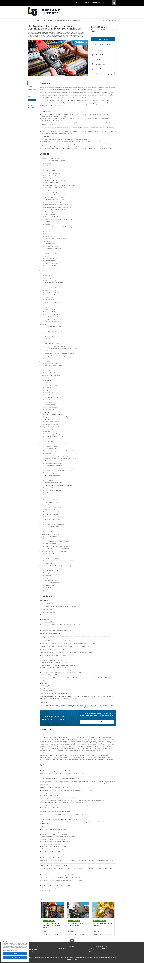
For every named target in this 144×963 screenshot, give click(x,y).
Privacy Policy (74, 959)
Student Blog (105, 948)
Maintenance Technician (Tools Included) (76, 924)
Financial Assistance (93, 949)
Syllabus (30, 86)
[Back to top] (72, 946)
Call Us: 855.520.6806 (109, 20)
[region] (15, 949)
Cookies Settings (15, 957)
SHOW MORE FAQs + (45, 891)
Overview (30, 83)
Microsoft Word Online (48, 619)
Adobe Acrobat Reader (48, 622)
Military (90, 948)
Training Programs (36, 20)
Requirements (32, 89)
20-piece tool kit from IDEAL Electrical (62, 148)
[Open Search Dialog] (114, 2)
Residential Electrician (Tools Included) (102, 924)
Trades (43, 20)
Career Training (62, 948)
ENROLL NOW (103, 39)
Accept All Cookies (15, 953)
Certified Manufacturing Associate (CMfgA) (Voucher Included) (52, 926)
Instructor (31, 93)
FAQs (29, 96)
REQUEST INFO (109, 74)
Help (90, 951)
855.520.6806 (31, 107)
